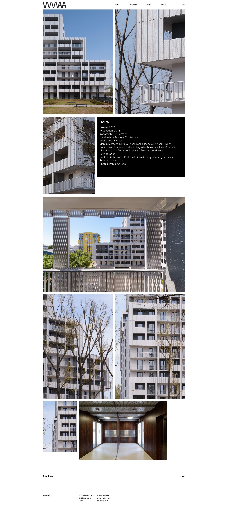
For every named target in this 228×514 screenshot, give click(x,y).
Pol (183, 5)
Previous (48, 476)
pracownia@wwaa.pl (104, 498)
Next (182, 476)
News (148, 5)
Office (118, 5)
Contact (162, 5)
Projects (133, 5)
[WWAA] (54, 5)
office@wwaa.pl (102, 501)
